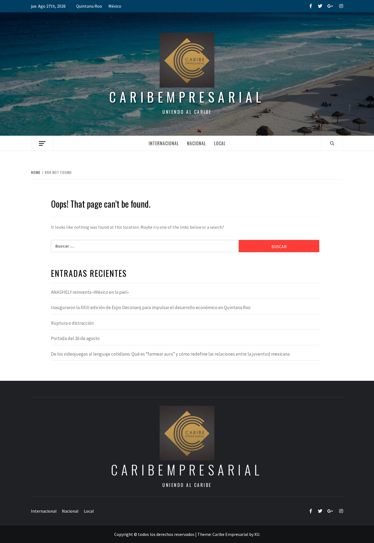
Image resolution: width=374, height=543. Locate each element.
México (114, 6)
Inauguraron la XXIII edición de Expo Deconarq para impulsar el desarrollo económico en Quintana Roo (151, 307)
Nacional (196, 143)
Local (220, 143)
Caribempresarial (186, 96)
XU (256, 534)
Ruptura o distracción (72, 323)
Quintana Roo (89, 6)
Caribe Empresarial (230, 534)
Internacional (164, 143)
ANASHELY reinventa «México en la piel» (90, 292)
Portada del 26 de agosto (75, 338)
